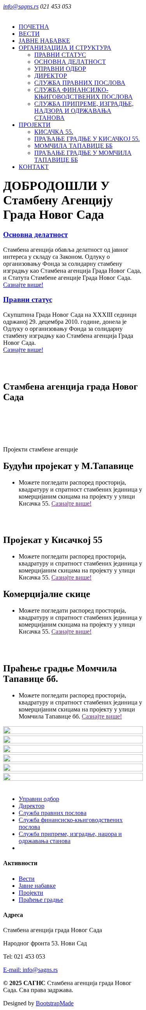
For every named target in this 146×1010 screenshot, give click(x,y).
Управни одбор (39, 799)
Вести (27, 878)
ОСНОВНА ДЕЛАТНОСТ (70, 61)
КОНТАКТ (34, 166)
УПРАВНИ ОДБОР (60, 68)
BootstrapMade (55, 1003)
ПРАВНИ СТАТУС (60, 54)
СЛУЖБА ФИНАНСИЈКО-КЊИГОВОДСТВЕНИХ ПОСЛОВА (83, 93)
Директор (31, 806)
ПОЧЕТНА (34, 26)
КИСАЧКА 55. (53, 131)
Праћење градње (41, 899)
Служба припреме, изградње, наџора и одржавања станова (70, 837)
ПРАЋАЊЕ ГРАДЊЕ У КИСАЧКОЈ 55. (87, 138)
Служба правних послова (52, 813)
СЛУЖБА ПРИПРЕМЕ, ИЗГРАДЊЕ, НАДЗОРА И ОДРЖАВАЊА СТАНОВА (84, 110)
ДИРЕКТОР (50, 75)
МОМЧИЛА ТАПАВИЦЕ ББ (73, 145)
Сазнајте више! (23, 284)
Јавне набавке (37, 885)
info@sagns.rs (21, 6)
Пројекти (31, 892)
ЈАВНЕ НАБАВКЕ (44, 40)
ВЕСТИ (29, 33)
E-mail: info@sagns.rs (30, 969)
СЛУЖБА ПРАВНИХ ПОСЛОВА (79, 82)
